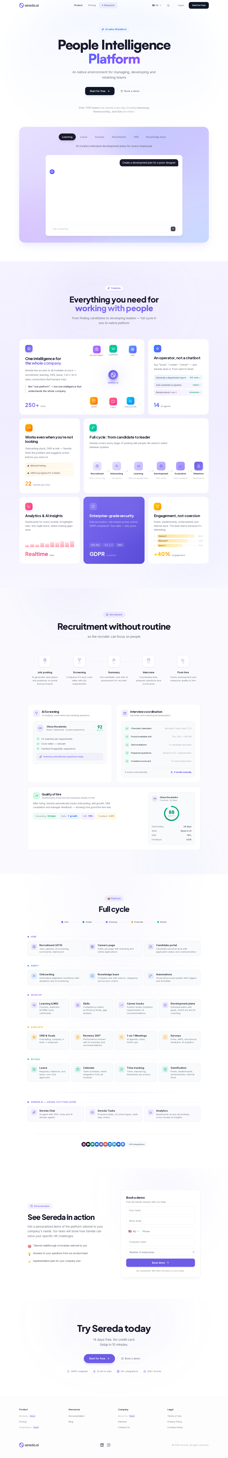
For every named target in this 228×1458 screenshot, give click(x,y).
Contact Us (124, 1427)
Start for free (198, 5)
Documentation (76, 1416)
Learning (67, 136)
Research (108, 5)
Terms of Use (174, 1416)
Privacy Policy (174, 1421)
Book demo (158, 1262)
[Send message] (173, 229)
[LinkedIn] (102, 1445)
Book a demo (132, 91)
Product (78, 5)
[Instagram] (108, 1445)
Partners (122, 1421)
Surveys (99, 136)
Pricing (92, 5)
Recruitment (119, 136)
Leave (83, 136)
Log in (181, 5)
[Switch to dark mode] (168, 5)
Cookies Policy (175, 1427)
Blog (71, 1421)
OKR (136, 136)
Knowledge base (156, 136)
